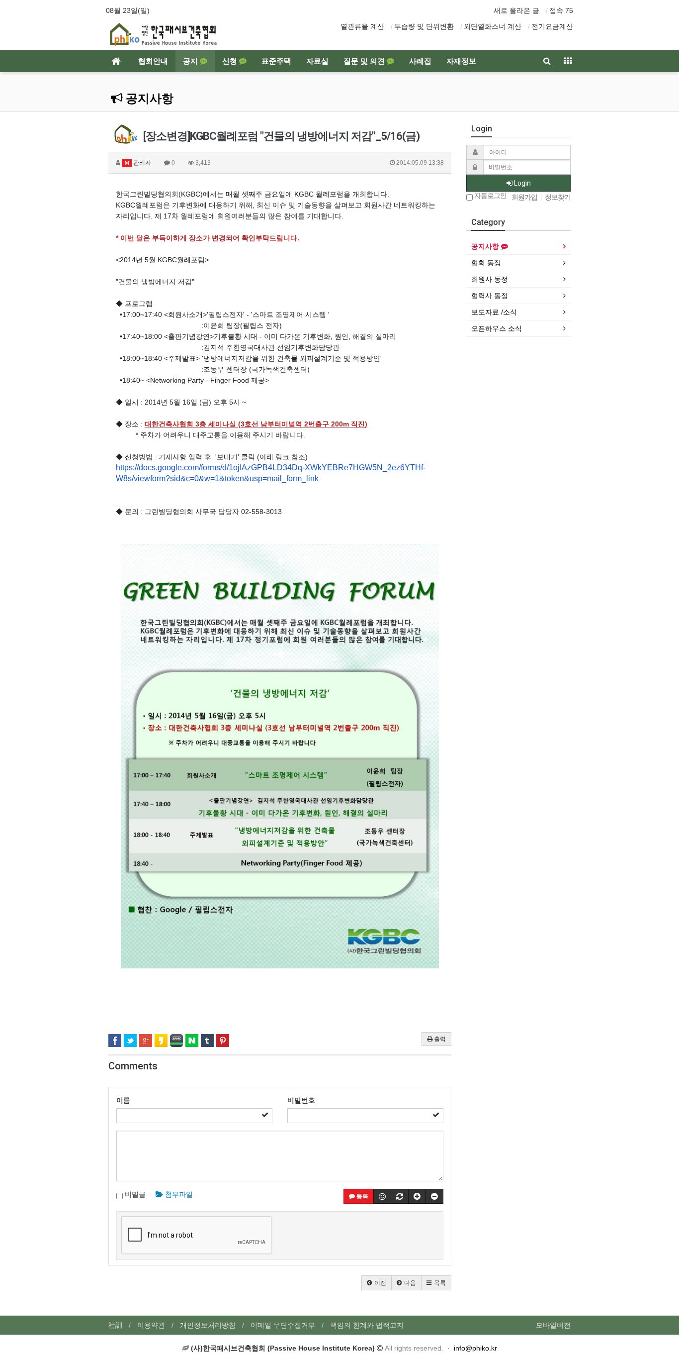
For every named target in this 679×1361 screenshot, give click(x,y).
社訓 (115, 1325)
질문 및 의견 (365, 61)
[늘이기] (417, 1196)
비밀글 (134, 1194)
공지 (191, 61)
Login (521, 183)
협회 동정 (486, 263)
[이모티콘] (382, 1196)
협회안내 (153, 61)
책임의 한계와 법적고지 (367, 1325)
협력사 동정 (489, 296)
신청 (230, 61)
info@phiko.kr (475, 1348)
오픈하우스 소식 (496, 328)
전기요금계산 (552, 26)
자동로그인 (490, 196)
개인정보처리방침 (208, 1325)
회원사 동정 (489, 279)
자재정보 (461, 61)
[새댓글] (400, 1196)
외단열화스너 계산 (492, 26)
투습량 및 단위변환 (424, 26)
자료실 (317, 61)
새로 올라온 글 (516, 10)
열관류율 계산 (362, 26)
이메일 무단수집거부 (283, 1325)
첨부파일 (178, 1194)
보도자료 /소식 (494, 312)
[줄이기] (434, 1196)
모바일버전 (553, 1325)
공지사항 (148, 98)
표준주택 (276, 61)
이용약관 (151, 1325)
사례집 (420, 61)
